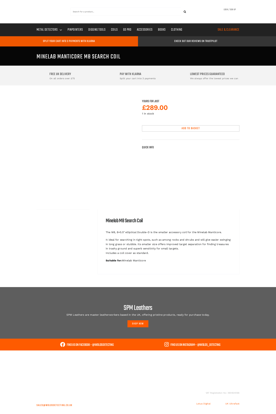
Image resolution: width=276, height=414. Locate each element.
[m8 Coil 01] (85, 147)
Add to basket (191, 128)
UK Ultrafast (232, 403)
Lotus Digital (203, 403)
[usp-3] (49, 377)
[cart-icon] (207, 10)
